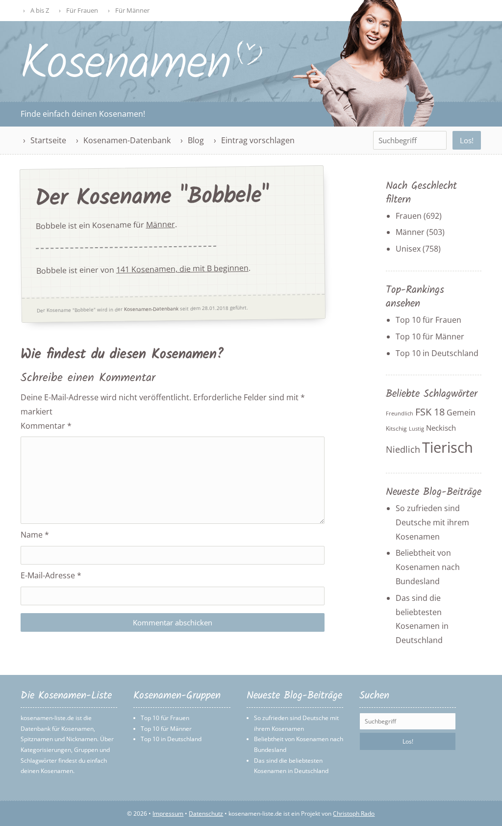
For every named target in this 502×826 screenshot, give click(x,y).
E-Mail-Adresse (51, 575)
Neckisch (441, 428)
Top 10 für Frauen (428, 319)
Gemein (461, 412)
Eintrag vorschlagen (258, 140)
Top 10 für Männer (430, 336)
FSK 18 (430, 411)
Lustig (416, 428)
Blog (196, 140)
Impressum (167, 813)
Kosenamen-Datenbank (127, 140)
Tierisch (447, 447)
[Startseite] (142, 77)
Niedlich (403, 449)
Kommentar (46, 425)
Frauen (409, 215)
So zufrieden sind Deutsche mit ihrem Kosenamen (432, 522)
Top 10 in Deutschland (437, 353)
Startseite (48, 140)
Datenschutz (206, 813)
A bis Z (39, 10)
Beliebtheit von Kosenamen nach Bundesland (428, 567)
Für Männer (132, 10)
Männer (160, 224)
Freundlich (399, 413)
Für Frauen (82, 10)
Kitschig (396, 428)
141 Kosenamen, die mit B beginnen (182, 268)
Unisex (408, 248)
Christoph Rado (354, 813)
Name (35, 534)
